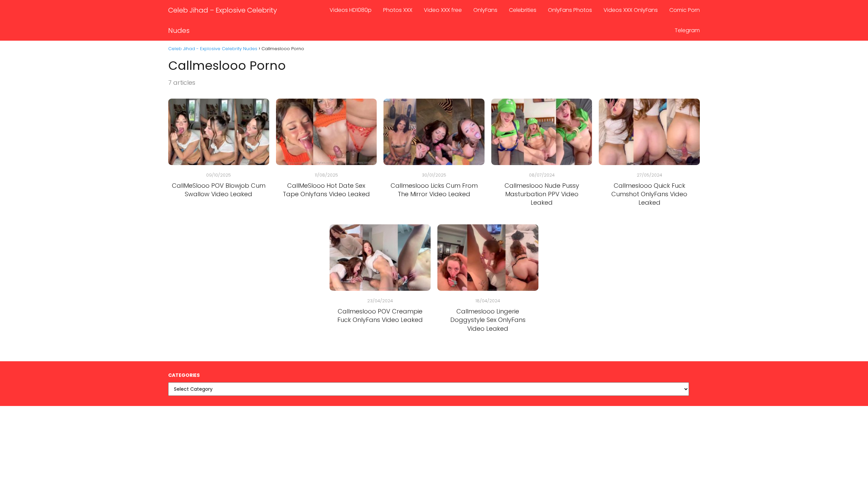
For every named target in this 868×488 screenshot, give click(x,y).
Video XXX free (443, 10)
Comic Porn (684, 10)
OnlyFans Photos (570, 10)
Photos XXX (397, 10)
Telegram (687, 30)
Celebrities (522, 10)
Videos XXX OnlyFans (631, 10)
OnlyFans (485, 10)
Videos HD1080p (351, 10)
